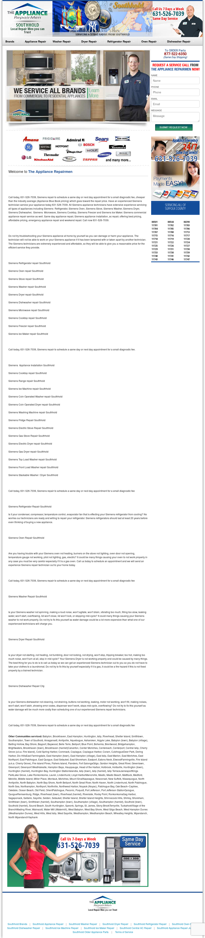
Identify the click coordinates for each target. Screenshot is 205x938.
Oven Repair (149, 41)
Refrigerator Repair (119, 41)
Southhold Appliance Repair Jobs (175, 928)
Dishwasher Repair (178, 41)
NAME (154, 75)
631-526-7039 (168, 13)
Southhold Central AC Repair (136, 928)
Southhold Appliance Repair (48, 924)
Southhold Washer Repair (83, 924)
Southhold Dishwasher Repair (23, 928)
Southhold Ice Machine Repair (61, 928)
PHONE (155, 86)
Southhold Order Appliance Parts (91, 932)
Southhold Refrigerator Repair (150, 924)
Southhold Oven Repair (185, 924)
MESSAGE (156, 110)
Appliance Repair (35, 41)
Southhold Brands (17, 924)
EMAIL (154, 98)
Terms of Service (124, 932)
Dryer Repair (89, 41)
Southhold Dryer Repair (115, 924)
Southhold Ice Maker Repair (99, 928)
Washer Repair (62, 41)
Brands (9, 41)
